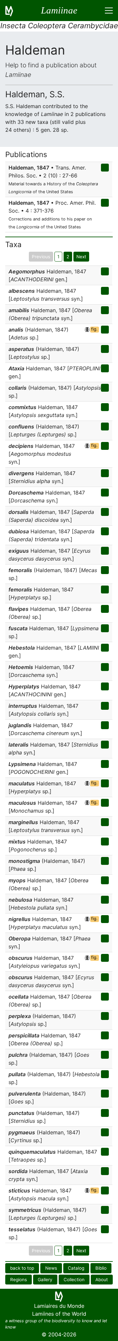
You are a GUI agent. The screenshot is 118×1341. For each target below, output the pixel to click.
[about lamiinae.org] (13, 10)
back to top (22, 1268)
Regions (18, 1279)
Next (81, 256)
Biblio (101, 1268)
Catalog (76, 1268)
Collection (74, 1279)
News (51, 1268)
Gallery (45, 1279)
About (101, 1279)
